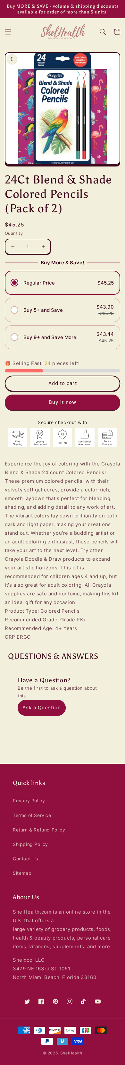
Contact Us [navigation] (25, 858)
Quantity (14, 233)
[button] (8, 32)
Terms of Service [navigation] (32, 815)
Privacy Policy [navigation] (29, 800)
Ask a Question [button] (41, 707)
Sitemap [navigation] (22, 873)
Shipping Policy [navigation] (30, 844)
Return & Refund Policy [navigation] (39, 829)
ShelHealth (71, 1053)
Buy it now (62, 402)
